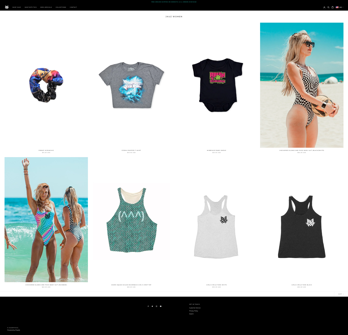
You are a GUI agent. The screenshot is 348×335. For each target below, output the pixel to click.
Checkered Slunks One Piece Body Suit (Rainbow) (46, 285)
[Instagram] (156, 306)
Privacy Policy (193, 311)
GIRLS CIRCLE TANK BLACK (302, 285)
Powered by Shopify (13, 330)
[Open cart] (332, 7)
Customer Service (195, 308)
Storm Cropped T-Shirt (131, 150)
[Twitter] (152, 306)
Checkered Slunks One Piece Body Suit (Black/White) (301, 150)
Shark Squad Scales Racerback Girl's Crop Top (131, 285)
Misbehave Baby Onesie (216, 150)
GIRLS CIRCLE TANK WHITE (216, 285)
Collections (61, 7)
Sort (340, 294)
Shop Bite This (31, 7)
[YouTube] (160, 306)
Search (191, 314)
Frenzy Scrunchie (46, 150)
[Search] (328, 7)
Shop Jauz (17, 7)
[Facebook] (148, 306)
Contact (73, 7)
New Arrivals (46, 7)
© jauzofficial (13, 327)
